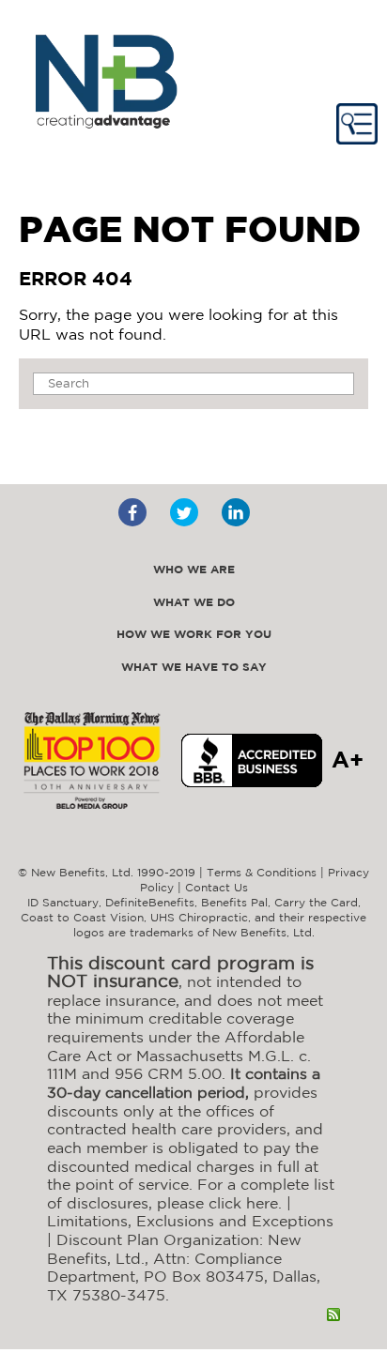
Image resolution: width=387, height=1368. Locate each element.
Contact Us (216, 887)
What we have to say (194, 667)
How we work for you (193, 635)
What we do (194, 603)
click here (243, 1202)
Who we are (194, 570)
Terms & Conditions (262, 872)
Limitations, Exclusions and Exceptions (190, 1220)
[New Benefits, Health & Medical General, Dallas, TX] (251, 760)
